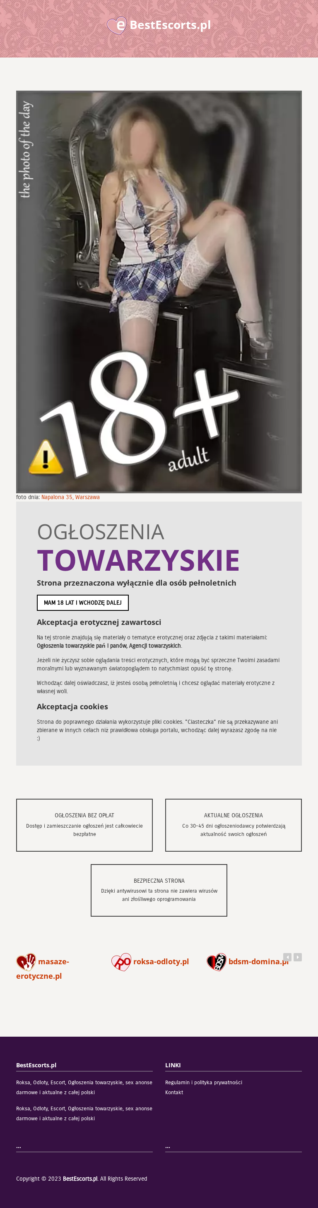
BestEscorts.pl (80, 1178)
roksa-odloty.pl (160, 961)
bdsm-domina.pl (257, 961)
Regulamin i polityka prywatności (203, 1082)
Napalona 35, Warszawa (70, 497)
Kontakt (174, 1092)
